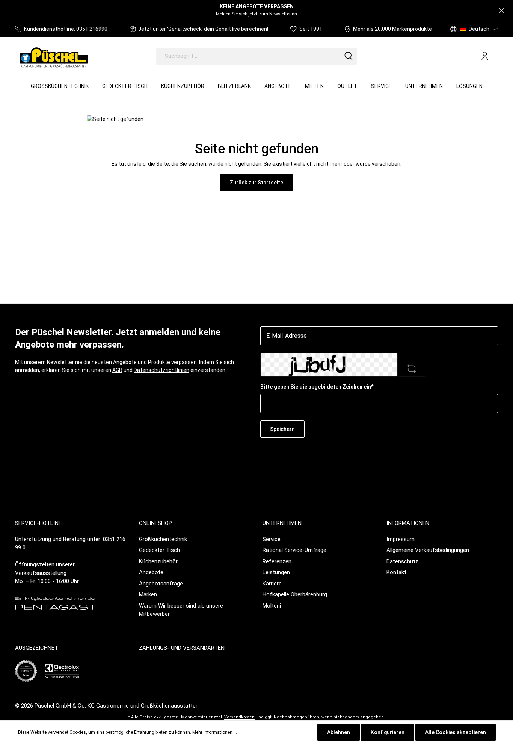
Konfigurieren (387, 732)
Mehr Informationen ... (214, 732)
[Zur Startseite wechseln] (54, 56)
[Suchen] (348, 56)
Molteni (272, 605)
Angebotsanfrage (161, 583)
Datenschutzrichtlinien (161, 370)
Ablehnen (338, 732)
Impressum (400, 539)
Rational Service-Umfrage (294, 550)
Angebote (151, 572)
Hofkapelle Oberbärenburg (295, 594)
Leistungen (276, 572)
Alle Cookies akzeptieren (455, 732)
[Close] (501, 10)
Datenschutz (402, 561)
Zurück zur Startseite (256, 183)
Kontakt (396, 572)
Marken (148, 594)
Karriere (272, 583)
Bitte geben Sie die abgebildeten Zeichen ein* (316, 387)
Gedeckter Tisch (159, 550)
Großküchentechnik (163, 539)
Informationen (407, 523)
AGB (117, 370)
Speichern (282, 429)
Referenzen (277, 561)
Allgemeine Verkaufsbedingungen (427, 550)
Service (272, 539)
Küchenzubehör (158, 561)
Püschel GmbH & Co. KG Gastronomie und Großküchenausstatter (116, 705)
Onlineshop (155, 523)
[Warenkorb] (495, 56)
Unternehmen (282, 523)
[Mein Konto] (485, 56)
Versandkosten (239, 717)
